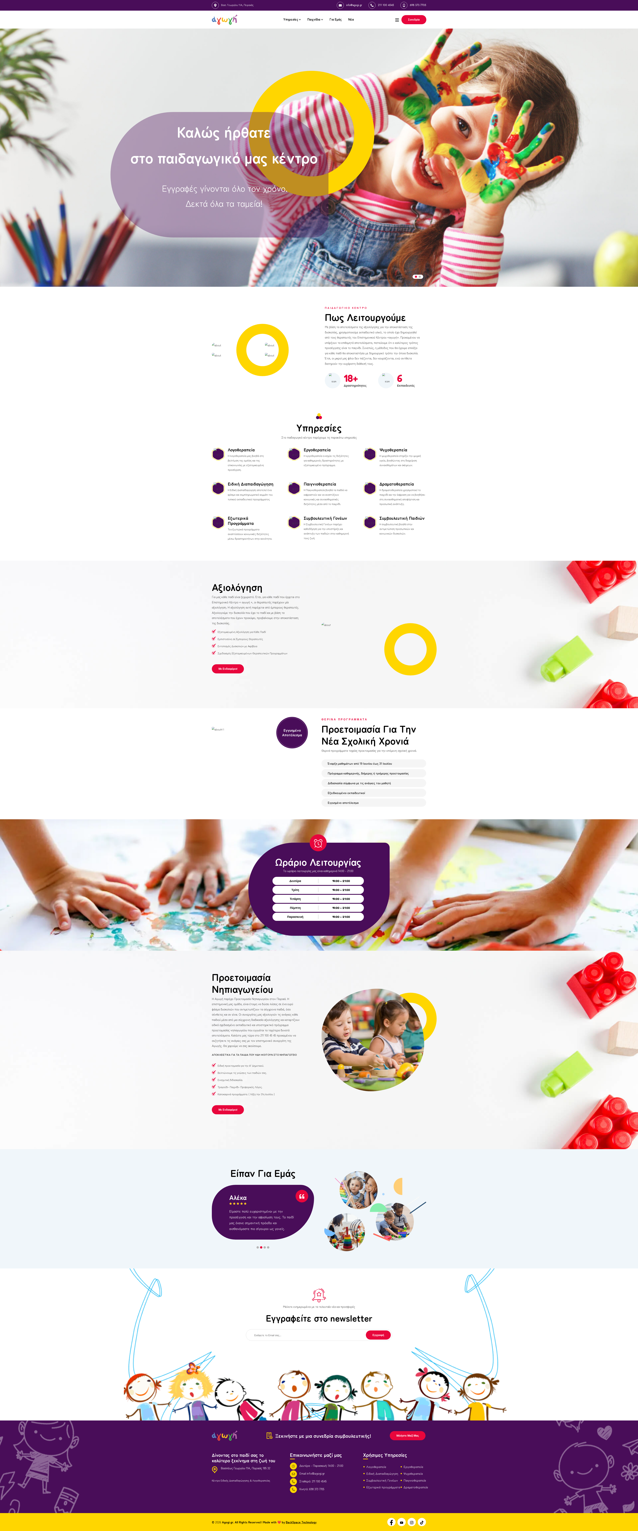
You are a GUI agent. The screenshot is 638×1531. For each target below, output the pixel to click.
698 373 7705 (418, 5)
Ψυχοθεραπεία (393, 449)
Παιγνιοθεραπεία (320, 484)
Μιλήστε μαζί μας (407, 1435)
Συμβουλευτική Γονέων (325, 518)
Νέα (351, 19)
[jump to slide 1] (416, 277)
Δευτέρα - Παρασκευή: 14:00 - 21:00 (321, 1465)
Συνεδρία (414, 19)
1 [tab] (258, 1247)
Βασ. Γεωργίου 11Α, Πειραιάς (237, 5)
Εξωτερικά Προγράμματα (241, 520)
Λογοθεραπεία (241, 449)
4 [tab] (268, 1247)
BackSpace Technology (301, 1522)
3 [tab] (265, 1247)
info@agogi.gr (354, 5)
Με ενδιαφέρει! (227, 668)
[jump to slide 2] (420, 277)
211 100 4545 (386, 5)
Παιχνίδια (313, 19)
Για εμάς (336, 19)
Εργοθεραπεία (317, 449)
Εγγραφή (378, 1335)
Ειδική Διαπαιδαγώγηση (250, 484)
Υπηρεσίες (290, 19)
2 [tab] (261, 1247)
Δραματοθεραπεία (396, 484)
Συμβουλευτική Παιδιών (402, 518)
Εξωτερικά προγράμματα (383, 1487)
